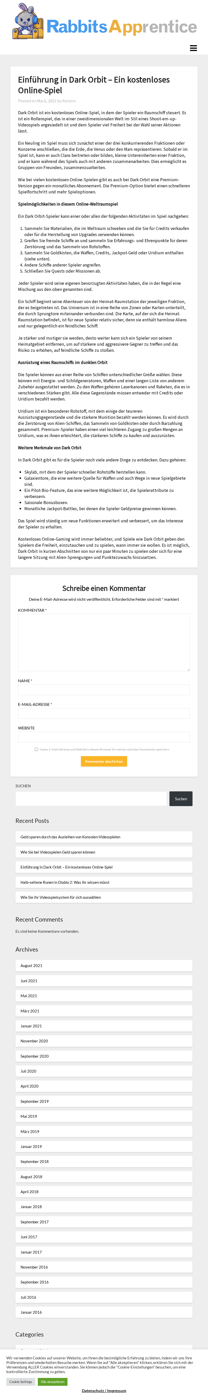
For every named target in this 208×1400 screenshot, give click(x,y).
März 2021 (30, 1011)
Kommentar (32, 610)
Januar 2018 (31, 1206)
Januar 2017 (31, 1252)
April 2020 (30, 1086)
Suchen (23, 786)
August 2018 (31, 1176)
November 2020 (34, 1041)
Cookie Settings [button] (20, 1382)
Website (26, 727)
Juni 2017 (29, 1237)
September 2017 (35, 1222)
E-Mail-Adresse (35, 704)
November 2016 (34, 1267)
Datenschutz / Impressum (104, 1390)
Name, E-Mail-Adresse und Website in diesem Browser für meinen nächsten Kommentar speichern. (105, 749)
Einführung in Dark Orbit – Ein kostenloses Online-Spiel (67, 867)
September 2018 (35, 1161)
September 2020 (35, 1056)
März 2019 (30, 1131)
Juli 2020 (28, 1071)
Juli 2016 (28, 1297)
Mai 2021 (29, 995)
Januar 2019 (31, 1146)
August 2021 (31, 965)
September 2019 (35, 1101)
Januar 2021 (31, 1026)
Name (25, 680)
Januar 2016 (31, 1312)
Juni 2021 (29, 980)
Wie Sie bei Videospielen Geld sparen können (58, 852)
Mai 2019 (29, 1116)
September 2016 (35, 1282)
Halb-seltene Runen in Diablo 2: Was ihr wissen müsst (65, 882)
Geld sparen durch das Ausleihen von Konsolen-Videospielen (70, 837)
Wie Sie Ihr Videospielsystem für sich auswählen (61, 897)
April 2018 (30, 1191)
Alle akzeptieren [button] (52, 1382)
